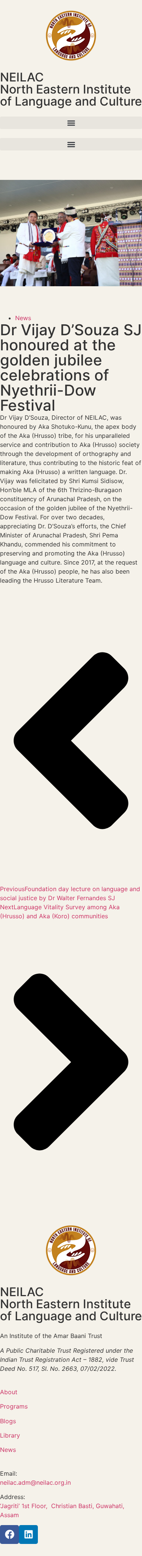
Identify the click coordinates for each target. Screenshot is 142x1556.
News (23, 318)
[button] (71, 123)
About (8, 1392)
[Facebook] (9, 1534)
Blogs (8, 1421)
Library (10, 1435)
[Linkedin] (28, 1534)
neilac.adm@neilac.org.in (35, 1482)
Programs (14, 1406)
